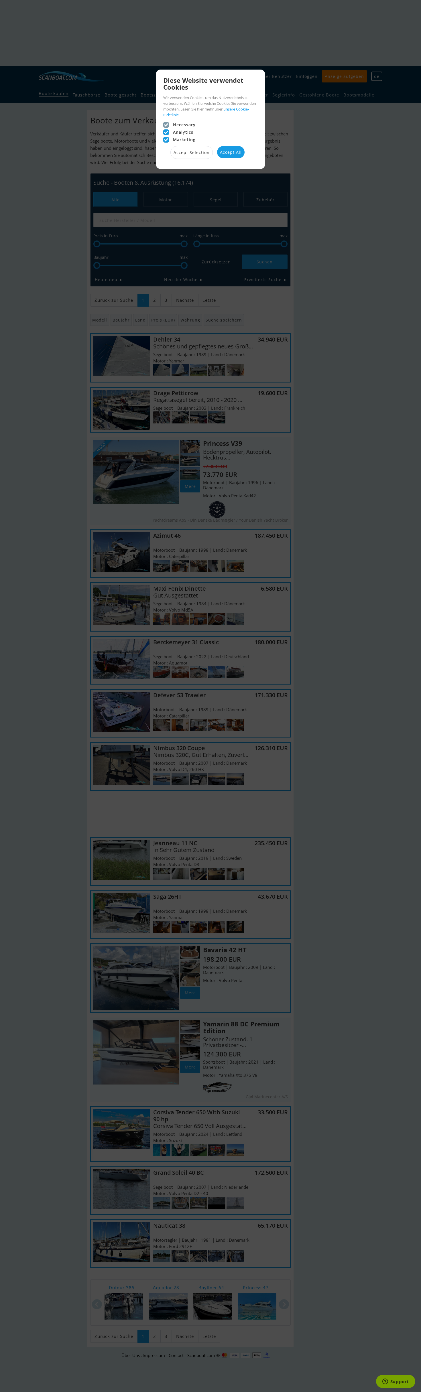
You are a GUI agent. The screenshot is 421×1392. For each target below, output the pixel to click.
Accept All (231, 152)
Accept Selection (192, 152)
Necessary (184, 124)
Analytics (183, 132)
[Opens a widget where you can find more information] (395, 1382)
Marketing (184, 139)
